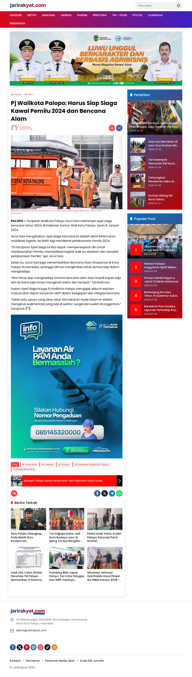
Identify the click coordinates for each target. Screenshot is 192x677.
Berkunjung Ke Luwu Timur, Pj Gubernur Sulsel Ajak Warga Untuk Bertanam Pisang (161, 294)
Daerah (49, 464)
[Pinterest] (27, 647)
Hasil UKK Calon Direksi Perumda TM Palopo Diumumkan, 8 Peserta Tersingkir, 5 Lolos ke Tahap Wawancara (26, 576)
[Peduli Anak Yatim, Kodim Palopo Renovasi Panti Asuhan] (104, 519)
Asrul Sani (31, 464)
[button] (178, 5)
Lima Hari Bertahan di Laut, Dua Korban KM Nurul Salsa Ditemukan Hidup (163, 143)
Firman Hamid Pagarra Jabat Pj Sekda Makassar (161, 280)
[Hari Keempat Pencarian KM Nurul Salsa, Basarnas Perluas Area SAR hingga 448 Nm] (137, 163)
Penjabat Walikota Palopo (93, 464)
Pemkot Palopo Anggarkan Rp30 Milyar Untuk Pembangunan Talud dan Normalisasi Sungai (160, 265)
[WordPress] (34, 647)
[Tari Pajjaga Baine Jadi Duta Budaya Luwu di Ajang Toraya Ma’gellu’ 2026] (66, 519)
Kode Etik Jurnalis (92, 661)
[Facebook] (97, 493)
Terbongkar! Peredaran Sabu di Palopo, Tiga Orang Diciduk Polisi (161, 179)
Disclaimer (33, 661)
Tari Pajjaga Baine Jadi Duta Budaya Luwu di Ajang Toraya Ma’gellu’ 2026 (64, 537)
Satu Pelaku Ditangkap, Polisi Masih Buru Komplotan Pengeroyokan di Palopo (27, 537)
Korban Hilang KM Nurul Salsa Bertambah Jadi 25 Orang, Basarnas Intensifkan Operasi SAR (161, 197)
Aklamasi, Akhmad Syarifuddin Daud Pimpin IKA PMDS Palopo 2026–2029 (103, 576)
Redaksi (15, 661)
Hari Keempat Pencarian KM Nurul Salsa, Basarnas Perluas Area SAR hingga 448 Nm (161, 161)
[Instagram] (41, 647)
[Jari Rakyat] (28, 5)
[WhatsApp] (119, 493)
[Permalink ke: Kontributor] (15, 128)
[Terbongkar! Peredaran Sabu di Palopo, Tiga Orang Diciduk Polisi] (137, 181)
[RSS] (54, 647)
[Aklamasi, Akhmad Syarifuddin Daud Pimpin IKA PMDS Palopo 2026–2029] (104, 558)
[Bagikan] (119, 128)
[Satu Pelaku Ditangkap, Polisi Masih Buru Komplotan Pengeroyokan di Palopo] (28, 519)
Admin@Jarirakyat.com (31, 630)
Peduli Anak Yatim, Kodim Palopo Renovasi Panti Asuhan (104, 537)
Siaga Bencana (25, 469)
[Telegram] (112, 493)
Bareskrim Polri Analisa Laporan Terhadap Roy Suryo (160, 308)
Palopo (65, 464)
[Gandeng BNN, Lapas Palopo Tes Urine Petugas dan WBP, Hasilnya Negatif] (66, 558)
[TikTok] (47, 647)
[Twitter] (104, 493)
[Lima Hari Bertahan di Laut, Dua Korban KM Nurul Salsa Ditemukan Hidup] (137, 145)
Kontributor (25, 127)
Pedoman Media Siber (60, 661)
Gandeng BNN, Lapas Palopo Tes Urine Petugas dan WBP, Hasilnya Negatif (66, 576)
